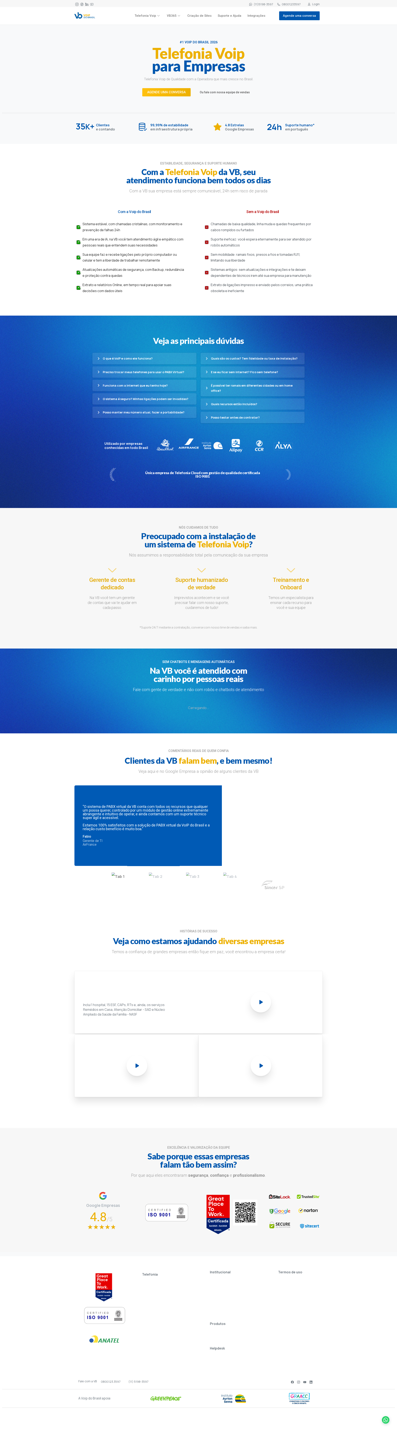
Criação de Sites (199, 16)
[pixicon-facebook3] (292, 1381)
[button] (385, 1418)
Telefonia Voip (145, 16)
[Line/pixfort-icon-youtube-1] (91, 4)
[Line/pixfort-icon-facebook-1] (81, 4)
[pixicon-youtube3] (305, 1381)
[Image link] (84, 15)
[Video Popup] (260, 1002)
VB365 (172, 16)
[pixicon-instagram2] (298, 1381)
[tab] (124, 876)
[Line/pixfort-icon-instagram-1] (76, 4)
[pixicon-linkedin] (311, 1381)
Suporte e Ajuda (229, 16)
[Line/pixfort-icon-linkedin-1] (86, 4)
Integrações (256, 16)
